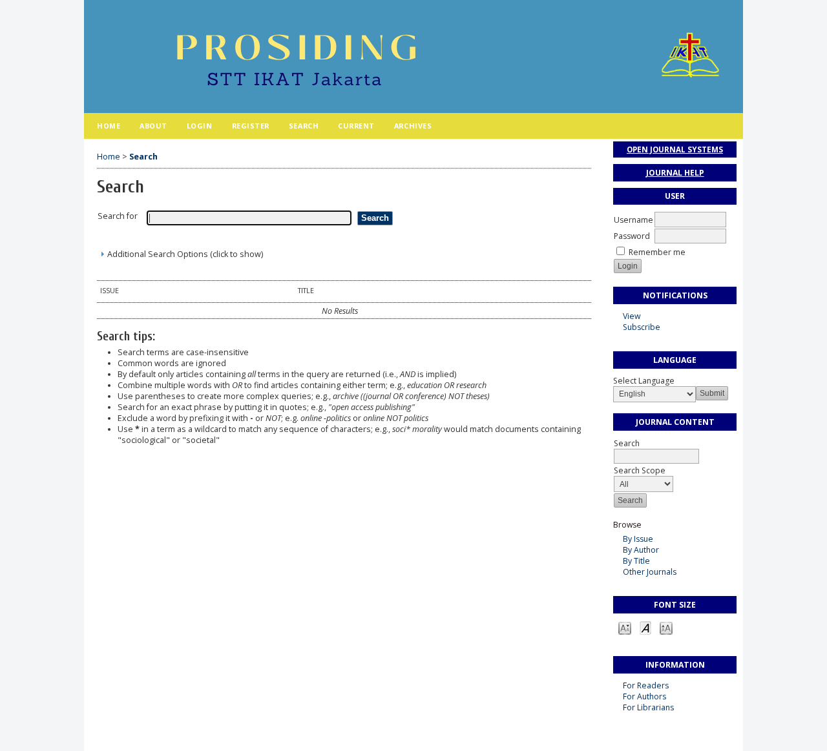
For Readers (646, 685)
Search (304, 125)
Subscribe (641, 327)
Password (632, 236)
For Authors (644, 696)
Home (108, 125)
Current (356, 125)
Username (633, 219)
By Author (641, 549)
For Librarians (648, 707)
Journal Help (675, 172)
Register (250, 125)
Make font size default (645, 627)
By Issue (638, 538)
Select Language (644, 380)
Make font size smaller (624, 627)
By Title (636, 560)
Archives (413, 125)
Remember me (657, 252)
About (153, 125)
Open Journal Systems (675, 149)
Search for (118, 216)
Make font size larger (666, 627)
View (631, 316)
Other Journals (649, 571)
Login (200, 125)
